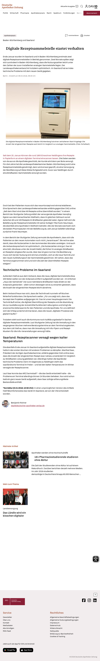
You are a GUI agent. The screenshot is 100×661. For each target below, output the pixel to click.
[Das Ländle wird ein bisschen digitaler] (15, 497)
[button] (12, 6)
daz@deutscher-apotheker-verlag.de (28, 405)
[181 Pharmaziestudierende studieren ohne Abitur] (16, 463)
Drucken (87, 35)
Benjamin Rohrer (18, 402)
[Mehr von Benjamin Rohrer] (5, 404)
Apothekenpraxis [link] (10, 36)
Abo (91, 13)
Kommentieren (74, 35)
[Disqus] (46, 553)
